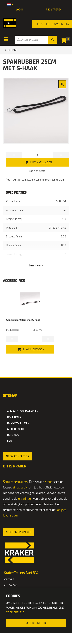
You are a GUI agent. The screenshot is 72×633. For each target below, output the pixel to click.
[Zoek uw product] (52, 40)
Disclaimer (14, 417)
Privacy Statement (19, 423)
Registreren (53, 9)
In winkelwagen (33, 349)
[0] (64, 41)
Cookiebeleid (15, 612)
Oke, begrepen (36, 623)
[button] (17, 456)
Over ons (13, 435)
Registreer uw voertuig (52, 24)
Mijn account (15, 429)
